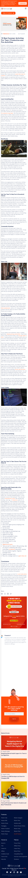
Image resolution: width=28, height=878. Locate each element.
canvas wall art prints (20, 369)
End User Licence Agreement (20, 856)
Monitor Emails (4, 823)
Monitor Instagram (18, 818)
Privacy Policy (17, 843)
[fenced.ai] (6, 9)
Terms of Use (4, 856)
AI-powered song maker (7, 113)
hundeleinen (12, 549)
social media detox (22, 574)
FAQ (2, 845)
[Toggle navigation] (25, 8)
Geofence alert (17, 823)
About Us (3, 843)
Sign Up (14, 718)
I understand (23, 3)
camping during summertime (13, 334)
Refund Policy (17, 851)
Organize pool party (7, 544)
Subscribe (3, 859)
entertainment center (10, 498)
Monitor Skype (4, 834)
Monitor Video (17, 828)
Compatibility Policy (18, 854)
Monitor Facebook (5, 828)
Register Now (14, 620)
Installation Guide (5, 854)
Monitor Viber (17, 820)
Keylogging (3, 826)
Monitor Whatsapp (5, 831)
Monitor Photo (17, 831)
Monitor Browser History (19, 826)
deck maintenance (5, 308)
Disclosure (16, 859)
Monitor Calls (4, 818)
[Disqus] (14, 667)
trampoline (15, 500)
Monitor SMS (4, 820)
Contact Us (3, 848)
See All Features (17, 834)
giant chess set (22, 556)
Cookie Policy (17, 848)
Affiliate (3, 851)
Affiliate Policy (17, 845)
